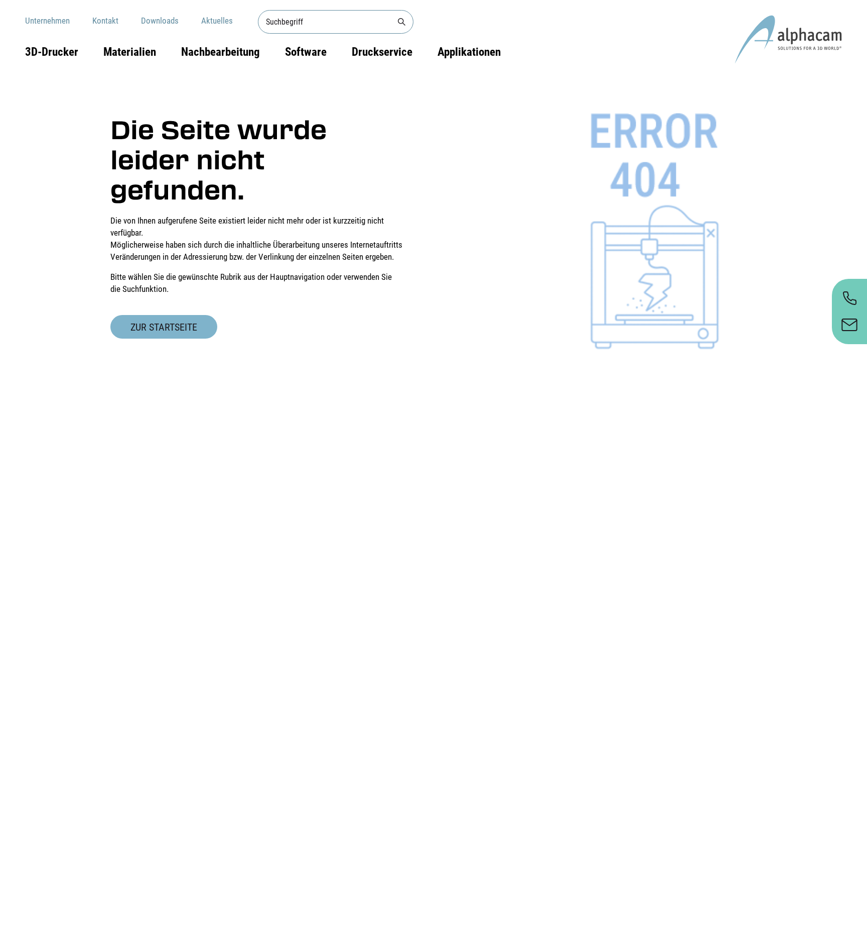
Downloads (160, 21)
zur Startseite (163, 327)
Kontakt (105, 21)
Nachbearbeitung (220, 52)
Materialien (129, 52)
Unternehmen (47, 21)
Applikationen (469, 52)
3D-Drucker (51, 52)
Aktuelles (217, 21)
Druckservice (382, 52)
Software (306, 52)
